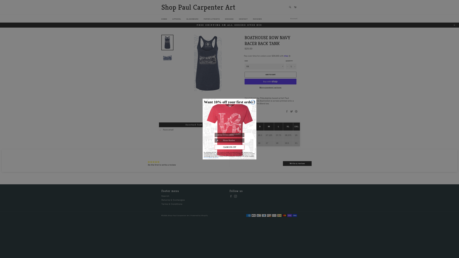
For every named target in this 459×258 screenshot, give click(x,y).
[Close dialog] (253, 102)
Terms (216, 157)
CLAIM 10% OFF (229, 147)
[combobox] (218, 140)
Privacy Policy (208, 157)
